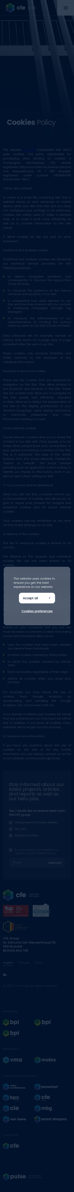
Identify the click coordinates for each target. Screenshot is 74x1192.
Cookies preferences (37, 611)
